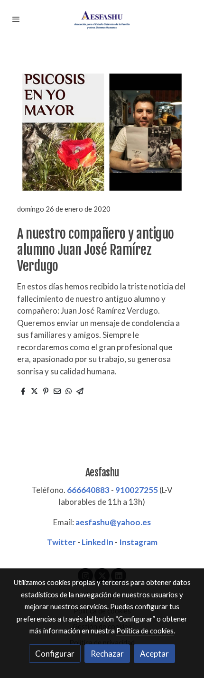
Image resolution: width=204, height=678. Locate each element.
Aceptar (154, 654)
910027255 (136, 490)
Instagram (138, 542)
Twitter (61, 542)
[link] (102, 19)
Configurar (54, 654)
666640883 (88, 490)
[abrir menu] (16, 19)
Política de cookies (145, 630)
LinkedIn (97, 542)
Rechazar (107, 654)
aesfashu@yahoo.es (113, 522)
